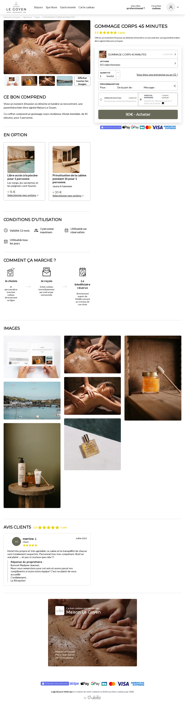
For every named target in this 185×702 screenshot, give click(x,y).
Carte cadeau (86, 7)
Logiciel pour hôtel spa (61, 691)
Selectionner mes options (21, 195)
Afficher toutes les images (82, 80)
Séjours (38, 7)
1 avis (121, 32)
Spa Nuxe (51, 7)
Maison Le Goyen (12, 17)
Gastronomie (68, 7)
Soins (37, 17)
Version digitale (120, 98)
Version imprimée (156, 96)
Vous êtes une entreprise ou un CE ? (157, 74)
